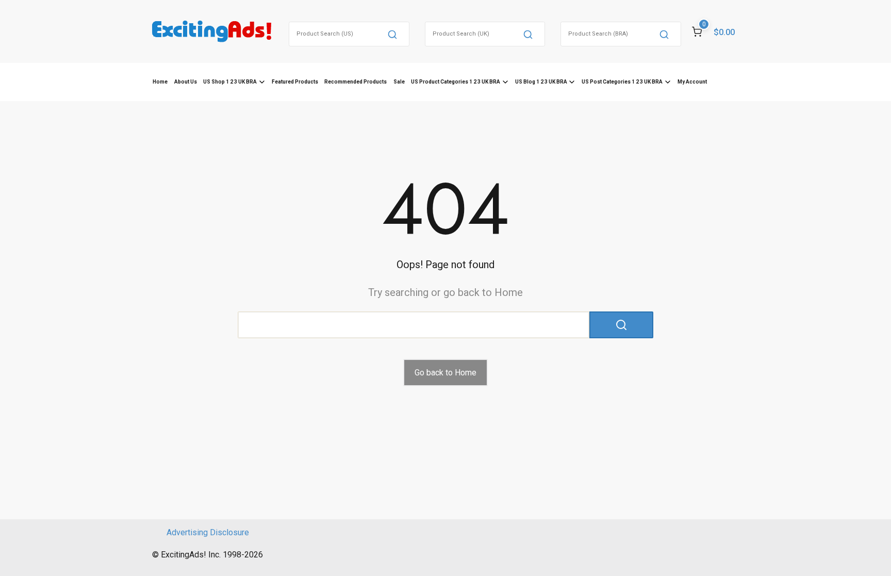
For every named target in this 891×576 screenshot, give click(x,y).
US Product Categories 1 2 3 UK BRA (455, 82)
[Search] (392, 34)
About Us (185, 82)
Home (160, 82)
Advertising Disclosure (208, 532)
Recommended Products (355, 82)
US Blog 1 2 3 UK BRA (541, 82)
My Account (692, 82)
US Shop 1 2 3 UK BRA (230, 82)
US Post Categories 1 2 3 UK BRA (622, 82)
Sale (399, 82)
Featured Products (295, 82)
